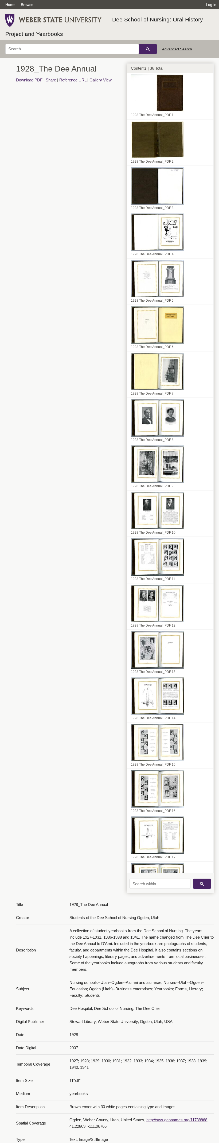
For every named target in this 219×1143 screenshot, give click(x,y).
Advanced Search (177, 49)
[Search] (148, 49)
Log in (211, 4)
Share (51, 80)
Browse (27, 4)
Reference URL (72, 80)
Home (10, 4)
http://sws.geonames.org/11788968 (176, 1120)
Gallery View (100, 80)
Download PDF (29, 80)
